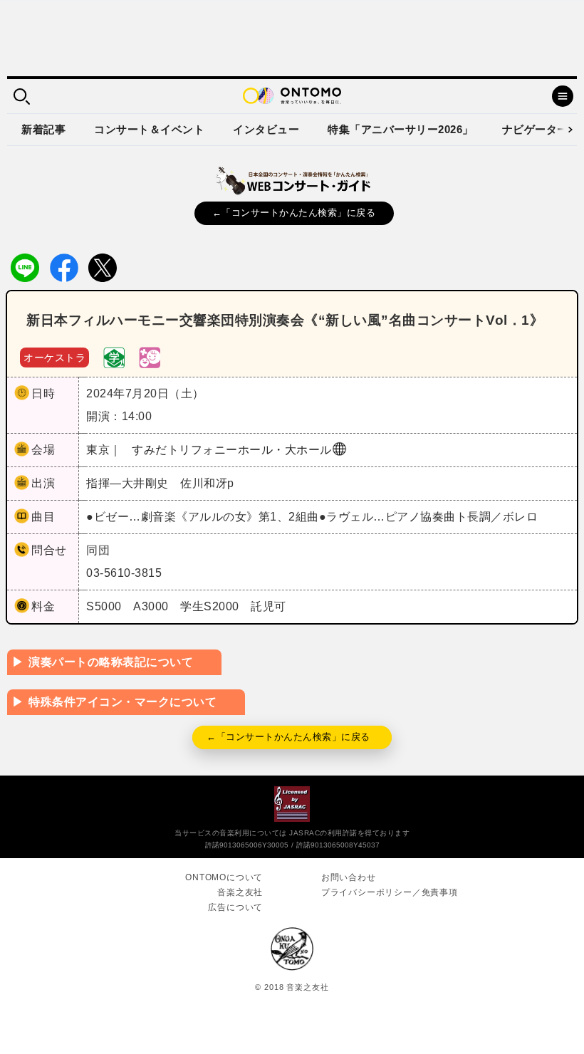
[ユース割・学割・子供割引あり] (114, 356)
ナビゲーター (535, 129)
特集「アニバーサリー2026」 (401, 129)
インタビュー (266, 129)
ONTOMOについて (224, 877)
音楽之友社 (240, 892)
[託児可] (149, 356)
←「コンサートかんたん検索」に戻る (294, 212)
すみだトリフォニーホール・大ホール (232, 450)
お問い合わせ (348, 877)
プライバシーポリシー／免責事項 (389, 892)
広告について (235, 907)
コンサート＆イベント (149, 129)
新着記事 (43, 129)
